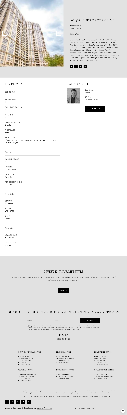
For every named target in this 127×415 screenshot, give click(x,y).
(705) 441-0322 (101, 378)
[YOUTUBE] (23, 402)
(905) (22, 378)
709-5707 (27, 378)
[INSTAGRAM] (12, 402)
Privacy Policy (75, 329)
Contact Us (63, 290)
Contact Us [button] (95, 108)
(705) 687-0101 (63, 360)
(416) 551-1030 (101, 362)
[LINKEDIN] (18, 402)
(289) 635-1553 (63, 378)
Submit (90, 320)
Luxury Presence (44, 408)
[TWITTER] (29, 402)
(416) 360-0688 (25, 360)
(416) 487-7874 (101, 360)
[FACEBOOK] (7, 402)
